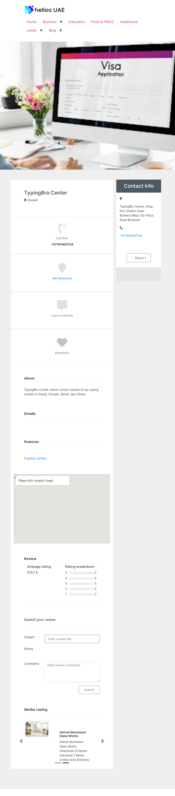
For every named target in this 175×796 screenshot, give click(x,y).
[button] (21, 741)
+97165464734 (131, 235)
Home (31, 22)
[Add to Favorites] (62, 345)
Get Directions (62, 278)
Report (140, 258)
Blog (52, 30)
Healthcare (129, 22)
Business (50, 22)
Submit (89, 690)
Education (77, 22)
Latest (32, 30)
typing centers (36, 458)
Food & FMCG (102, 22)
